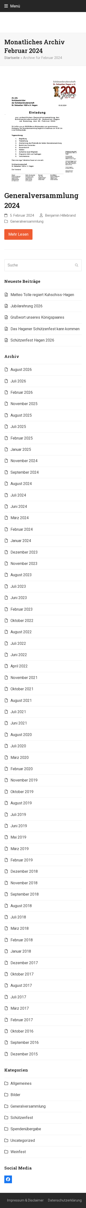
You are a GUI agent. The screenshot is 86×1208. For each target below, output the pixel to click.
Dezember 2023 (24, 552)
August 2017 (21, 985)
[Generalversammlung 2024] (43, 130)
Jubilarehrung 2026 (27, 306)
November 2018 (24, 883)
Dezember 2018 (24, 871)
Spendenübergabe (26, 1129)
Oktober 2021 (22, 689)
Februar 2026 (22, 392)
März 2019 (20, 848)
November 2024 (24, 461)
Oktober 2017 (22, 974)
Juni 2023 (19, 597)
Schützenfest (22, 1117)
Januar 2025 (21, 449)
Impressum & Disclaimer (25, 1200)
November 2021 (24, 677)
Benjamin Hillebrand (60, 215)
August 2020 (21, 734)
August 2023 (21, 575)
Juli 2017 (18, 997)
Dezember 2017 (24, 963)
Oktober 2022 (22, 620)
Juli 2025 (18, 426)
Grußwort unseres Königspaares (37, 317)
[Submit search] (76, 265)
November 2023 (24, 563)
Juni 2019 (19, 826)
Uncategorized (23, 1140)
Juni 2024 (19, 506)
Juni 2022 (19, 654)
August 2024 (21, 483)
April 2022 (19, 666)
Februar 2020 (22, 769)
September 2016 (25, 1042)
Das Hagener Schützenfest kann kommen (45, 329)
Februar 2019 (22, 860)
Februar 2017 (22, 1020)
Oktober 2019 (22, 791)
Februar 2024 (22, 529)
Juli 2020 (18, 746)
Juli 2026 (18, 381)
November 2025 (24, 403)
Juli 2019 (18, 814)
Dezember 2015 (24, 1054)
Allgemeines (21, 1083)
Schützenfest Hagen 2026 (32, 340)
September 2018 (25, 894)
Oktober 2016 (22, 1031)
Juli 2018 (18, 917)
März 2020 (20, 757)
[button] (12, 6)
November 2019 (24, 780)
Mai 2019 (18, 837)
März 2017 (20, 1008)
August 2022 (21, 632)
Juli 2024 (18, 495)
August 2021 (21, 700)
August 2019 (21, 803)
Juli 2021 (18, 712)
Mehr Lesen (18, 234)
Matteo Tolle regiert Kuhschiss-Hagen (42, 294)
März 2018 (20, 928)
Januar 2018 (21, 951)
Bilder (15, 1094)
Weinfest (18, 1152)
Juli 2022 (18, 643)
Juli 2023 (18, 586)
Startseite (12, 58)
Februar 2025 (22, 438)
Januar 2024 (21, 540)
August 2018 (21, 906)
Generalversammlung (26, 221)
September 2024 (25, 472)
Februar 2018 (22, 940)
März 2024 (20, 518)
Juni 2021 (19, 723)
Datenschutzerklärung (65, 1200)
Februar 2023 (22, 609)
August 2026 (21, 369)
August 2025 (21, 415)
